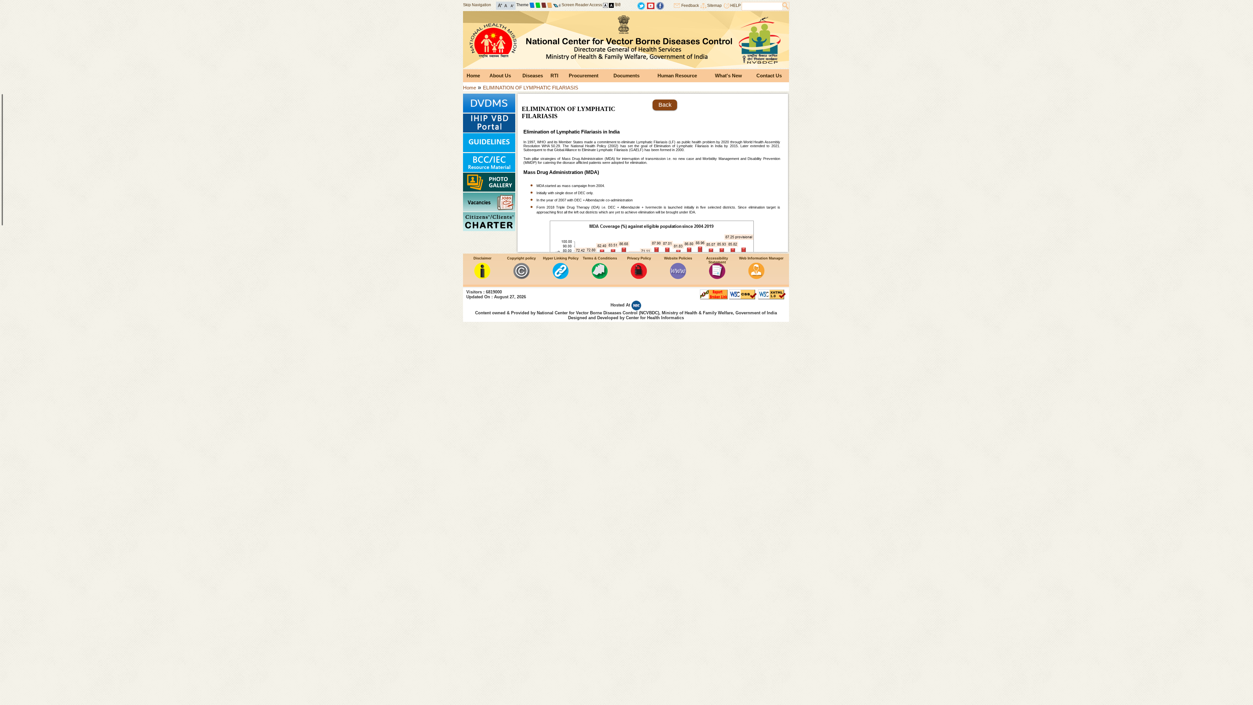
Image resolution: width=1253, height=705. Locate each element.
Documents (626, 75)
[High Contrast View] (611, 5)
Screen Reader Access (582, 5)
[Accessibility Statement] (717, 277)
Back (665, 105)
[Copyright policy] (521, 277)
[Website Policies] (678, 277)
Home (473, 75)
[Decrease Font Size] (512, 5)
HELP (735, 5)
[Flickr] (660, 5)
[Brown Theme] (543, 5)
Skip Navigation (477, 5)
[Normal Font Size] (506, 5)
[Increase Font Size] (500, 5)
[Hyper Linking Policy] (560, 277)
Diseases (532, 75)
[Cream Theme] (549, 5)
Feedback (690, 5)
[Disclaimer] (482, 277)
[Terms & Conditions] (600, 277)
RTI (554, 75)
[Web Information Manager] (756, 277)
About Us (500, 75)
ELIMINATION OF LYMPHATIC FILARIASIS (530, 87)
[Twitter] (641, 5)
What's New (728, 75)
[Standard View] (605, 5)
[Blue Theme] (532, 5)
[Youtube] (651, 5)
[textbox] (762, 6)
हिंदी (618, 5)
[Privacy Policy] (639, 277)
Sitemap (714, 5)
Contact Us (769, 75)
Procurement (583, 75)
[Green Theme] (537, 5)
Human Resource (677, 75)
